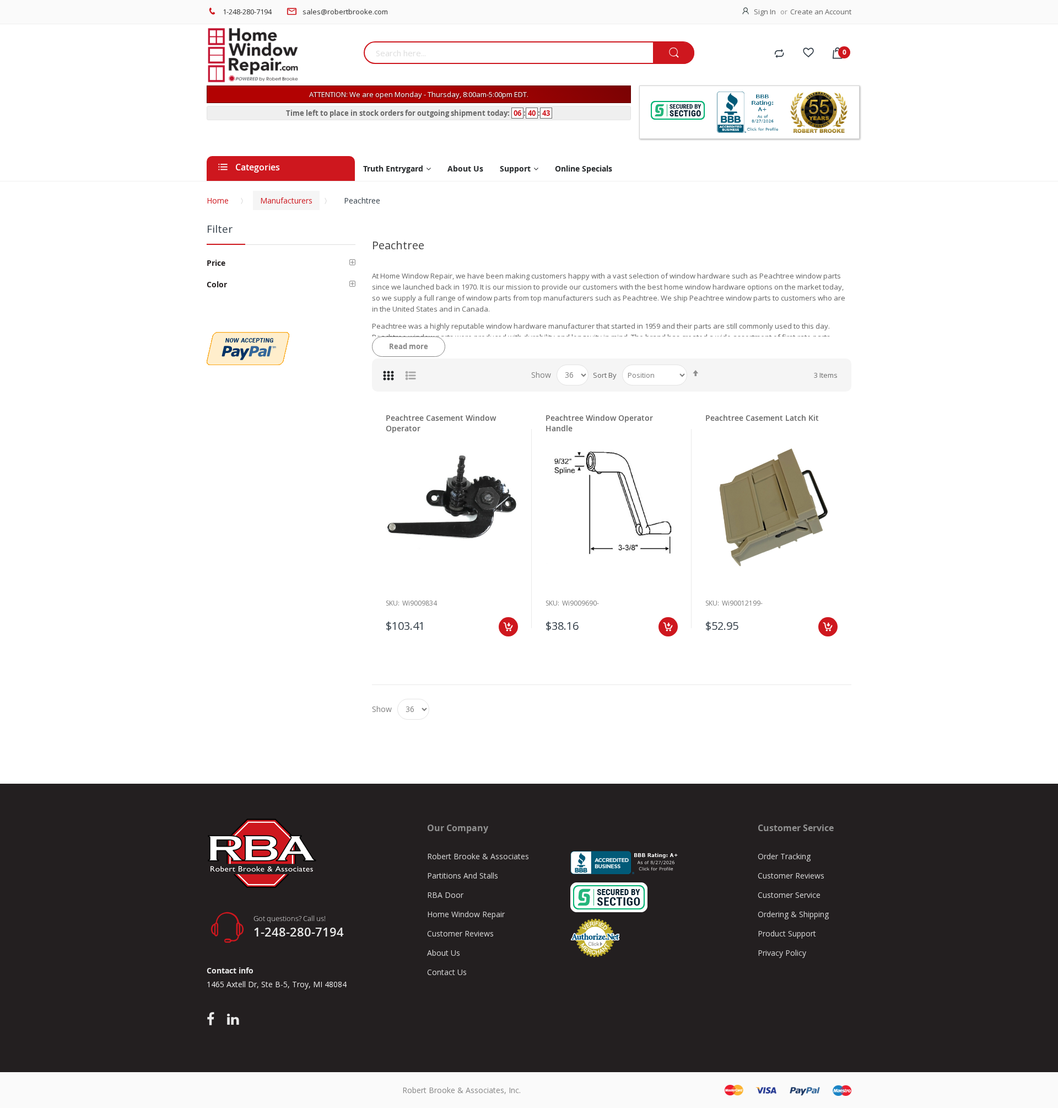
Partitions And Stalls (462, 875)
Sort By (605, 375)
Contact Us (447, 972)
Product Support (787, 933)
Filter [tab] (220, 229)
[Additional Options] (248, 337)
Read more (408, 346)
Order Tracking (784, 856)
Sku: (393, 603)
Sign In (765, 12)
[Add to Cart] (508, 626)
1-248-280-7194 (247, 12)
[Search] (673, 53)
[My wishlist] (808, 54)
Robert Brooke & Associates (478, 856)
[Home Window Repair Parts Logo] (281, 55)
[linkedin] (233, 1019)
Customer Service (789, 895)
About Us (443, 953)
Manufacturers (286, 200)
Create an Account (820, 12)
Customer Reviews (460, 933)
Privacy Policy (782, 953)
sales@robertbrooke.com (345, 12)
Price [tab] (216, 263)
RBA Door (445, 895)
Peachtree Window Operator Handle (599, 423)
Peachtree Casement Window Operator (441, 423)
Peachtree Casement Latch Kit (762, 418)
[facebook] (213, 1019)
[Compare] (779, 54)
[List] (410, 375)
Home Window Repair (466, 914)
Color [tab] (217, 284)
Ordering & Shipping (793, 914)
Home (218, 200)
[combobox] (508, 52)
